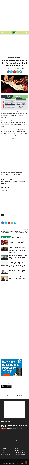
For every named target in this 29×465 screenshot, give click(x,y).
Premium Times (18, 442)
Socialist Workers (5, 444)
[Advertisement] (14, 15)
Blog (15, 461)
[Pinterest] (14, 71)
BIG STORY (3, 428)
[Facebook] (8, 71)
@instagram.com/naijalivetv (14, 397)
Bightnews (3, 435)
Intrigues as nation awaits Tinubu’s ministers (7, 232)
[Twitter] (11, 71)
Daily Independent (5, 454)
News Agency (8, 68)
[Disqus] (14, 305)
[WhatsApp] (17, 71)
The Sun (3, 452)
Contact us (20, 461)
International (7, 35)
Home (2, 35)
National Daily (4, 440)
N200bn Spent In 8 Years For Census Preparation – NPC (21, 232)
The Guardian (18, 448)
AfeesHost (25, 463)
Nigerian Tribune (5, 446)
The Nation (3, 448)
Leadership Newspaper (20, 452)
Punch (16, 444)
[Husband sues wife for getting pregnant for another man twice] (4, 271)
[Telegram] (20, 71)
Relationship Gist (17, 57)
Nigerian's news (18, 435)
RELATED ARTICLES (6, 237)
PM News (17, 438)
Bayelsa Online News (19, 450)
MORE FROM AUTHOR (17, 237)
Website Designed (18, 463)
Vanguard (17, 440)
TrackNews (3, 438)
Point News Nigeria (5, 442)
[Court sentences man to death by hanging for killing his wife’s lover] (4, 278)
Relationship (13, 215)
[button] (2, 32)
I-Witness (24, 461)
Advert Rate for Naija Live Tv (8, 461)
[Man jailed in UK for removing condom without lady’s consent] (4, 242)
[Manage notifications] (26, 462)
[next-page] (4, 283)
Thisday (3, 450)
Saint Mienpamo (9, 428)
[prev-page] (2, 283)
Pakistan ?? (7, 215)
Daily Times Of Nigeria (20, 454)
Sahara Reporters (18, 446)
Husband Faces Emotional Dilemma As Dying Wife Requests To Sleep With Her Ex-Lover (18, 257)
